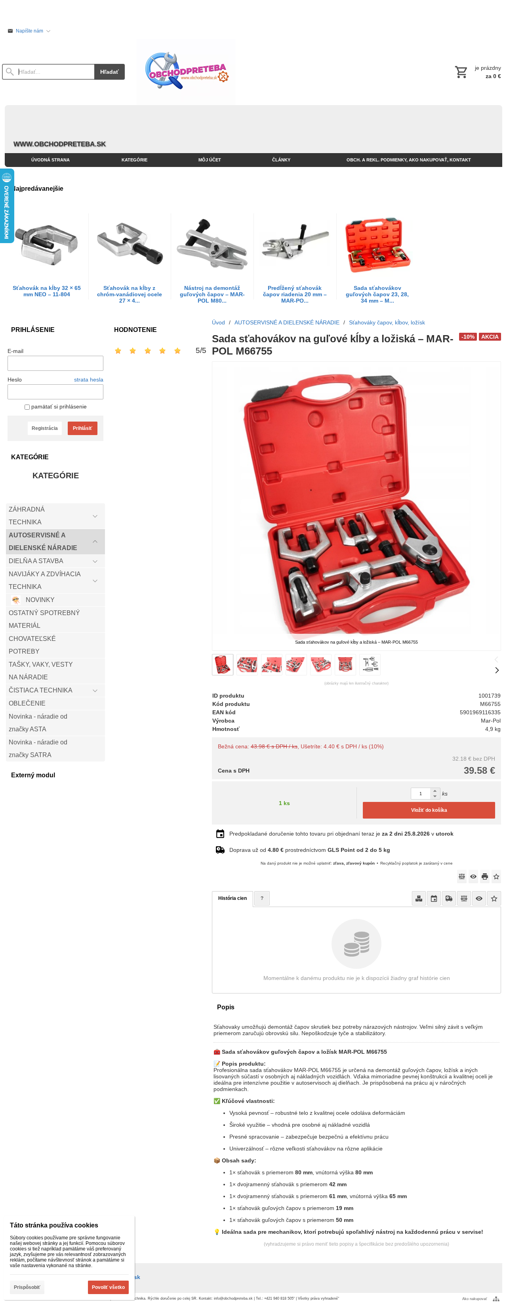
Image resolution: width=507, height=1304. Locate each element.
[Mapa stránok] (496, 1298)
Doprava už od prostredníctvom (309, 850)
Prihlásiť (82, 428)
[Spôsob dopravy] (449, 898)
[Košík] (477, 72)
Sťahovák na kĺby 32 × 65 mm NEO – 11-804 (47, 291)
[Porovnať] (462, 876)
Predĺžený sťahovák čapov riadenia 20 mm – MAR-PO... (295, 294)
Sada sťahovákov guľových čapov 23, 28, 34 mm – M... (377, 294)
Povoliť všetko (108, 1287)
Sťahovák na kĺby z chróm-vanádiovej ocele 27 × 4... (129, 294)
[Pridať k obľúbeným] (496, 876)
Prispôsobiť (27, 1287)
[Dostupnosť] (419, 898)
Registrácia (45, 428)
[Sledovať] (473, 876)
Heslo (15, 379)
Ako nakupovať (474, 1299)
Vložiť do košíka (429, 810)
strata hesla (88, 379)
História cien (232, 898)
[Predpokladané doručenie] (434, 898)
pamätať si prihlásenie (58, 406)
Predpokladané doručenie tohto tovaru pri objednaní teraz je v (341, 833)
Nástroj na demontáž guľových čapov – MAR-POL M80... (212, 294)
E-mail (15, 351)
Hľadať (109, 72)
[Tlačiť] (485, 876)
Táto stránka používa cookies (54, 1225)
